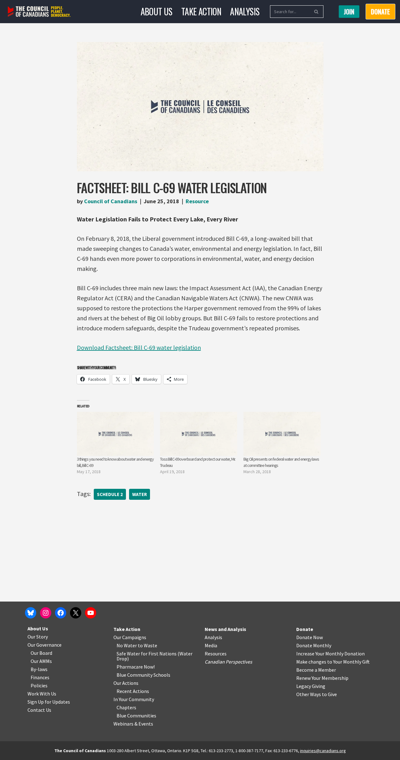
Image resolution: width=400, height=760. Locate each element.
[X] (75, 612)
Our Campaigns (129, 637)
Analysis (244, 11)
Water (139, 494)
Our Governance (45, 645)
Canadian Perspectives (228, 662)
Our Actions (125, 683)
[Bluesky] (30, 612)
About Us (156, 11)
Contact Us (39, 710)
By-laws (39, 669)
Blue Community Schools (143, 675)
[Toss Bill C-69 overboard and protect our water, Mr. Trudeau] (198, 434)
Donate (304, 629)
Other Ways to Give (316, 694)
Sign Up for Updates (49, 702)
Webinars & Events (133, 724)
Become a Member (316, 670)
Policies (39, 685)
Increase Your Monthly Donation (330, 653)
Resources (216, 653)
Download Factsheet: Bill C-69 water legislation (139, 347)
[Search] (316, 11)
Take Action (201, 11)
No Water (127, 645)
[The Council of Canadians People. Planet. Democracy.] (39, 11)
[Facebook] (60, 612)
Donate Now (309, 637)
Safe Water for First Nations (147, 653)
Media (211, 645)
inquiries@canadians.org (323, 750)
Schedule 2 (110, 494)
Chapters (126, 707)
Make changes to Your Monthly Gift (333, 662)
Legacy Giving (310, 686)
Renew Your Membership (322, 678)
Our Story (38, 636)
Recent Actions (133, 691)
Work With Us (42, 693)
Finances (40, 677)
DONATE (380, 11)
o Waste (148, 645)
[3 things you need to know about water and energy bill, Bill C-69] (115, 434)
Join (349, 11)
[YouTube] (90, 612)
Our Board (41, 653)
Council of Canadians (110, 201)
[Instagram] (45, 612)
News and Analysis (225, 629)
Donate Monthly (313, 645)
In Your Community (133, 699)
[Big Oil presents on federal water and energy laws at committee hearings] (282, 434)
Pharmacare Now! (136, 667)
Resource (197, 201)
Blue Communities (136, 715)
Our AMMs (41, 661)
